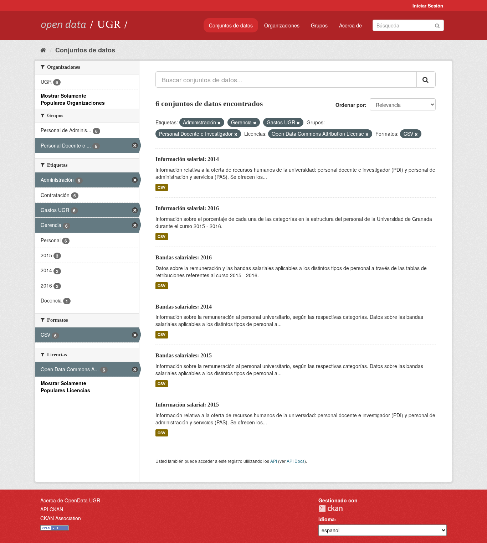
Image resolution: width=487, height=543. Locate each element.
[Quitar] (219, 122)
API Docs (295, 461)
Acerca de (350, 25)
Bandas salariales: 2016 (183, 257)
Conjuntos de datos (231, 25)
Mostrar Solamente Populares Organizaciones (73, 99)
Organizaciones (281, 25)
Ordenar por (350, 104)
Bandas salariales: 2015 (183, 355)
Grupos (319, 25)
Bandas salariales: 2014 (183, 307)
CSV (161, 187)
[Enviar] (437, 25)
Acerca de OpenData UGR (70, 500)
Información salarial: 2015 (187, 405)
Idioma (326, 519)
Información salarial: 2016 (187, 208)
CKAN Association (60, 518)
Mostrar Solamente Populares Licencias (65, 386)
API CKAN (51, 509)
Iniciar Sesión (427, 5)
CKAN (330, 508)
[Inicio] (43, 49)
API (273, 461)
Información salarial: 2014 (187, 159)
